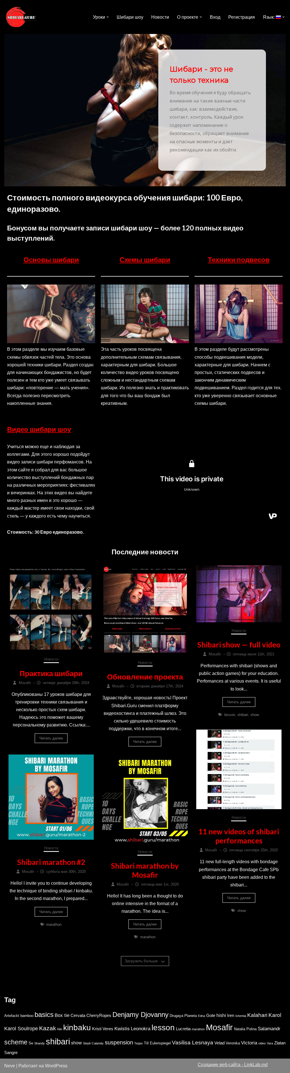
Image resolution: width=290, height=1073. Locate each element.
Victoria (249, 1043)
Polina (251, 1029)
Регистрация (241, 17)
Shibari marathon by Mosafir (145, 870)
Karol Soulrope (21, 1028)
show (254, 715)
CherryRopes (98, 1015)
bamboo (26, 1016)
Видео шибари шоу (39, 429)
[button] (107, 17)
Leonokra (140, 1028)
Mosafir (219, 1027)
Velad (219, 1043)
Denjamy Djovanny (140, 1014)
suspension (119, 1042)
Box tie (62, 1015)
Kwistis (122, 1028)
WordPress (56, 1065)
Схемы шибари (145, 259)
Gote (210, 1015)
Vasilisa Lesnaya (192, 1043)
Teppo (138, 1043)
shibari (242, 715)
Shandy (39, 1043)
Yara (270, 1043)
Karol (274, 1015)
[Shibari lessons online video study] (21, 17)
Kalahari (257, 1015)
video (262, 1043)
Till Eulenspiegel (157, 1043)
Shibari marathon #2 (51, 862)
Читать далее (51, 738)
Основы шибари (51, 259)
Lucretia (183, 1029)
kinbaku (77, 1027)
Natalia (239, 1029)
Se (31, 1043)
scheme (15, 1042)
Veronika (233, 1043)
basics (44, 1014)
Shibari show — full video (238, 644)
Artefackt (11, 1016)
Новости (160, 17)
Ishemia (240, 1016)
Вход (215, 17)
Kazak (47, 1028)
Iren (230, 1015)
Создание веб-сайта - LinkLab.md (233, 1064)
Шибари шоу (130, 17)
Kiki (59, 1029)
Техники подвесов (239, 259)
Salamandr (269, 1028)
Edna (201, 1016)
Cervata (78, 1015)
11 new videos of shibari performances (239, 836)
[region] (145, 110)
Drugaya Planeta (183, 1016)
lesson (229, 715)
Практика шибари (51, 673)
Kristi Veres (102, 1029)
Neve (9, 1065)
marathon (53, 924)
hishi (221, 1015)
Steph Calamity (93, 1043)
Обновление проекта (145, 676)
